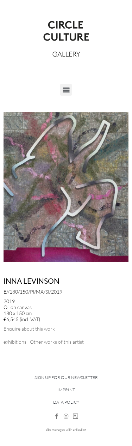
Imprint (66, 389)
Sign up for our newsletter (66, 377)
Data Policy (66, 402)
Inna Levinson (31, 280)
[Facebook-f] (56, 416)
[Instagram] (66, 416)
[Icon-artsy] (75, 416)
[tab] (15, 342)
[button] (66, 90)
